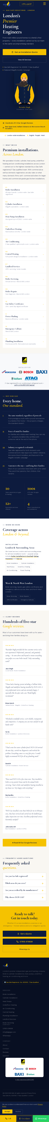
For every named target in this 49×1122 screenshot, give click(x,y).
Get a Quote (26, 934)
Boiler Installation (9, 994)
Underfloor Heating (10, 1005)
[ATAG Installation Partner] (31, 379)
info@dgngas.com (9, 1032)
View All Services (24, 60)
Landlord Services (9, 1019)
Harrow (19, 559)
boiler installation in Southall (22, 556)
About (5, 1045)
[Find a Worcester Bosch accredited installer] (17, 372)
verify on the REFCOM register (24, 385)
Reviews (6, 1052)
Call (9, 1119)
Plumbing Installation (10, 1016)
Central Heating (8, 1012)
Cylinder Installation (10, 998)
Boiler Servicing (8, 1023)
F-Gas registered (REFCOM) (24, 1080)
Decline (18, 1111)
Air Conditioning (9, 1009)
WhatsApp (7, 1036)
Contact (6, 1049)
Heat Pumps (7, 1001)
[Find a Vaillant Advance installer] (16, 378)
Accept (7, 1111)
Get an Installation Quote (26, 52)
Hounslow (9, 559)
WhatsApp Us (24, 949)
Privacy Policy (31, 1093)
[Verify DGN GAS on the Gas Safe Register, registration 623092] (24, 360)
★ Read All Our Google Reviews (24, 843)
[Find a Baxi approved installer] (41, 372)
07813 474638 (26, 4)
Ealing (36, 556)
